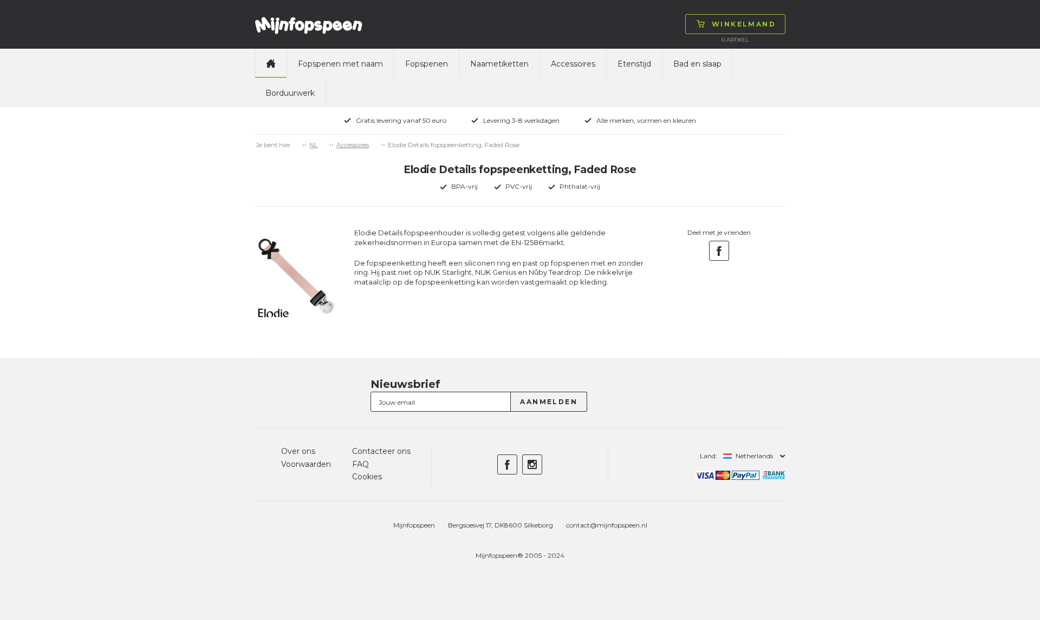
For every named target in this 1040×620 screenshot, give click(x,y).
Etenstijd (634, 64)
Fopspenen (426, 64)
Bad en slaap (697, 64)
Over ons (298, 451)
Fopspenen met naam (340, 64)
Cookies (367, 477)
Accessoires (573, 64)
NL (313, 145)
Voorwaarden (306, 464)
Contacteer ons (381, 451)
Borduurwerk (290, 93)
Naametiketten (499, 64)
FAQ (360, 464)
